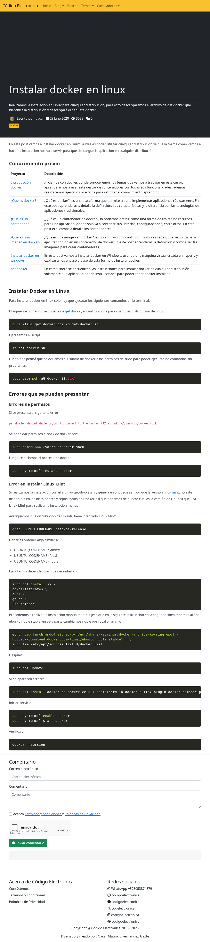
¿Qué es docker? (23, 200)
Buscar (72, 5)
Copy (196, 322)
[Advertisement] (105, 52)
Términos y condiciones (27, 895)
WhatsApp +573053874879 (131, 888)
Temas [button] (86, 5)
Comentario (18, 786)
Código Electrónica (20, 5)
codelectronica (123, 908)
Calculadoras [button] (107, 5)
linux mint (171, 492)
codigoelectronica (125, 895)
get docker (19, 269)
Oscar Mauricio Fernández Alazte (123, 936)
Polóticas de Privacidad (27, 901)
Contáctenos (19, 888)
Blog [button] (58, 5)
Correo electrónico (23, 768)
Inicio (47, 5)
